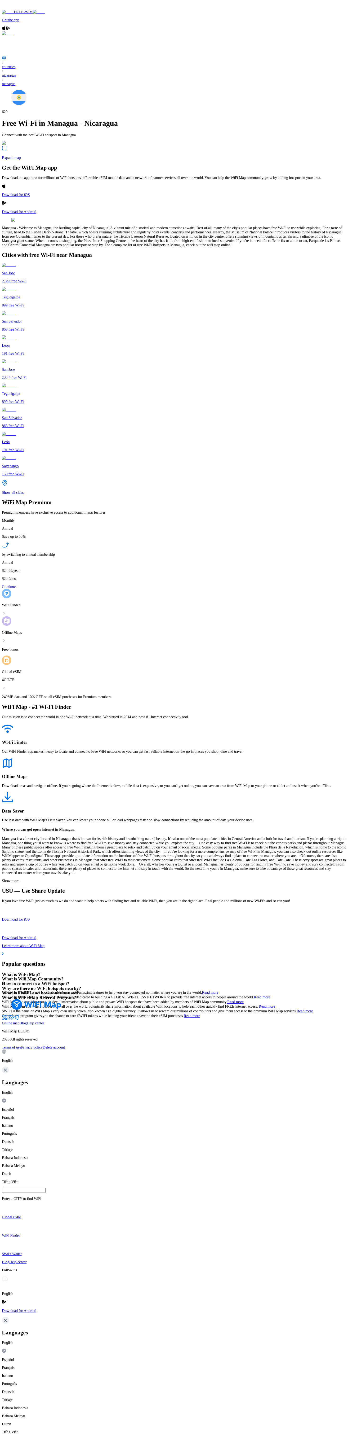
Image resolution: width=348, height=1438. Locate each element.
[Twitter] (5, 1019)
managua (8, 84)
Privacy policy (32, 1047)
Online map (10, 1023)
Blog (23, 1023)
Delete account (54, 1047)
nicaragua (9, 75)
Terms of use (11, 1047)
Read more (210, 992)
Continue (9, 587)
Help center (35, 1023)
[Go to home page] (18, 8)
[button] (174, 1056)
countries (8, 67)
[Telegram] (16, 1019)
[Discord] (10, 1019)
